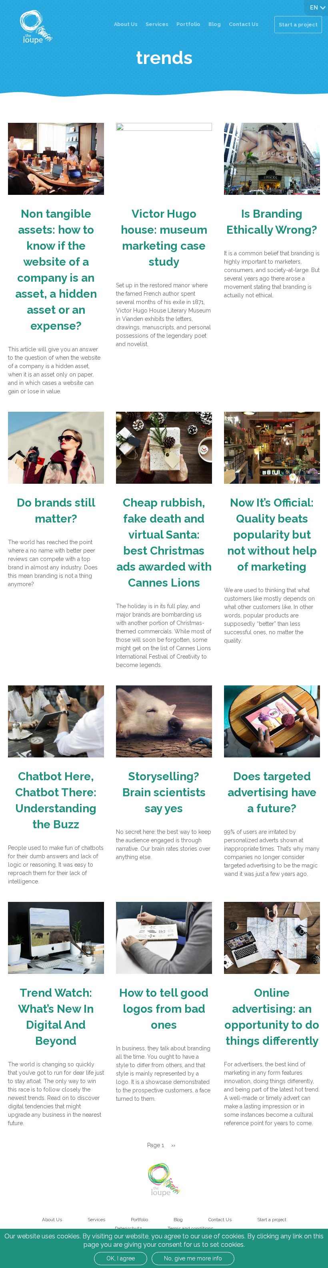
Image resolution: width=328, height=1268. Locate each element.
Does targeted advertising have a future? (272, 792)
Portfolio (188, 24)
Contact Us (243, 24)
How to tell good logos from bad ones (163, 1009)
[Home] (36, 27)
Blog (214, 24)
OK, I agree (120, 1258)
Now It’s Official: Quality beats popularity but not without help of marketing (272, 534)
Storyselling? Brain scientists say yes (164, 792)
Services (157, 24)
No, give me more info (193, 1258)
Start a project (298, 25)
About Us (126, 24)
